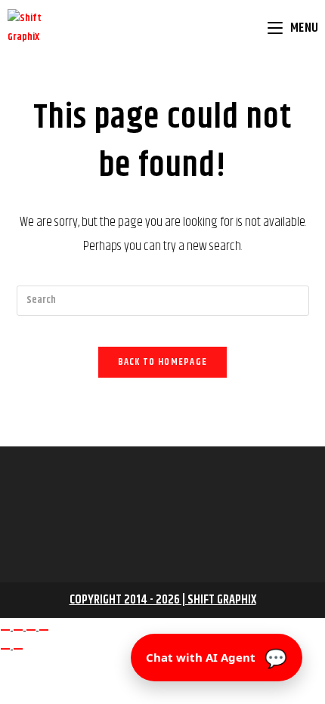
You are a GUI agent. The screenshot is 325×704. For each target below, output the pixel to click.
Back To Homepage (163, 361)
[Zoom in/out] (5, 629)
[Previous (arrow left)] (5, 648)
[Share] (31, 629)
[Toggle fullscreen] (18, 629)
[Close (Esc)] (44, 629)
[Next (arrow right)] (18, 648)
